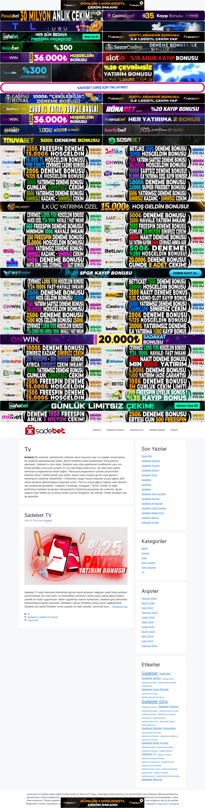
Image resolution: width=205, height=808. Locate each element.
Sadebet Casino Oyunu (150, 693)
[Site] (51, 151)
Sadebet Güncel (151, 465)
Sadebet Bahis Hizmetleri (167, 682)
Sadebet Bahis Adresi (149, 682)
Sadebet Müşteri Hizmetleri (159, 728)
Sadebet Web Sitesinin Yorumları (153, 758)
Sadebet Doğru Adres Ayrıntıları (153, 697)
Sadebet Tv (33, 617)
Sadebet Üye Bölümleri (169, 769)
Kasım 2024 (148, 631)
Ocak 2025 (148, 622)
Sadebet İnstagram (152, 503)
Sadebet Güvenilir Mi (149, 714)
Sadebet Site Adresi (149, 747)
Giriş (144, 558)
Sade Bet (147, 456)
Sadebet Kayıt (147, 718)
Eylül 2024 (147, 641)
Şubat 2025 (148, 617)
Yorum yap (33, 620)
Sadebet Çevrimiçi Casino (151, 769)
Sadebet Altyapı (151, 498)
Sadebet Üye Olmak (161, 772)
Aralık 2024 (148, 627)
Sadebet (97, 430)
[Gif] (102, 207)
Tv (29, 614)
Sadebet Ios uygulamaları (167, 714)
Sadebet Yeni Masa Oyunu (151, 762)
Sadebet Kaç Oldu (159, 718)
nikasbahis (151, 803)
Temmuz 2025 (150, 612)
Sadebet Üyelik (150, 522)
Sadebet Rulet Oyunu (155, 743)
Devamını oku (119, 606)
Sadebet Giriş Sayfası (154, 494)
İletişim (174, 430)
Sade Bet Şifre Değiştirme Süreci (168, 776)
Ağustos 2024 (149, 645)
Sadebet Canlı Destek (154, 508)
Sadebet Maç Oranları (167, 721)
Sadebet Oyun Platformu (150, 736)
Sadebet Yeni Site (167, 762)
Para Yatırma (149, 567)
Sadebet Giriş (137, 430)
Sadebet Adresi (150, 470)
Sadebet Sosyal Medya (165, 747)
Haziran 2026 (149, 598)
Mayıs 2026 (148, 603)
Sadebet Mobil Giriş (153, 513)
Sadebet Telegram (165, 751)
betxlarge (174, 803)
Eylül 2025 (147, 608)
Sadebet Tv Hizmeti (48, 617)
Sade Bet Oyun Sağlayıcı (169, 736)
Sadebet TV (38, 515)
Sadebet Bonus (150, 517)
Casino (145, 553)
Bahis (145, 548)
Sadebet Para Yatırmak (150, 740)
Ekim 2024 (147, 636)
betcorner (163, 803)
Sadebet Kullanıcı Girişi (150, 721)
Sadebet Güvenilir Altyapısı (169, 711)
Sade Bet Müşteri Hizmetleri (151, 732)
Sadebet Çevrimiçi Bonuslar (151, 765)
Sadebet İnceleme (115, 430)
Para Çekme (148, 562)
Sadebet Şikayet (157, 430)
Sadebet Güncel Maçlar (150, 711)
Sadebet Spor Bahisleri (150, 751)
